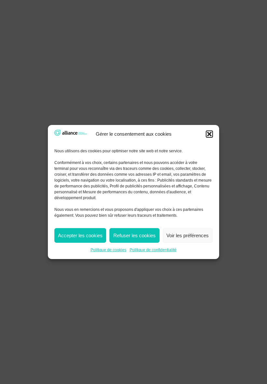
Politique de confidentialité (153, 250)
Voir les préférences (187, 235)
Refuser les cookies (134, 235)
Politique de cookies (108, 250)
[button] (209, 134)
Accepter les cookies (80, 235)
